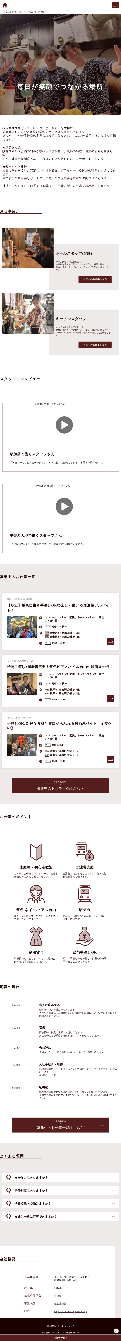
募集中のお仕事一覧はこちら (60, 785)
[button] (60, 1177)
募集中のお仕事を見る (95, 279)
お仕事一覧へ (60, 1337)
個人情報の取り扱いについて (60, 1326)
